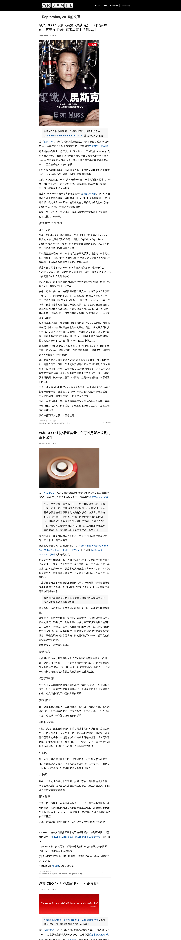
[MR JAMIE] (57, 5)
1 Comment (106, 422)
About (104, 5)
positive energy (77, 874)
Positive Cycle (67, 874)
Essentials (114, 5)
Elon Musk (46, 423)
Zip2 (68, 423)
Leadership (47, 874)
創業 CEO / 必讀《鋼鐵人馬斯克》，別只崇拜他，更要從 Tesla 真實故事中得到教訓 (73, 27)
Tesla (64, 423)
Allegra (55, 865)
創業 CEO (49, 141)
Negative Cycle (56, 874)
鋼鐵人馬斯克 (89, 193)
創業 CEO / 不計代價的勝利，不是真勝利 (69, 883)
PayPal (53, 423)
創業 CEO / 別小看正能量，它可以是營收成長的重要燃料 (74, 435)
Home (97, 5)
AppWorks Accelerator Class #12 (64, 135)
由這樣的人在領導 (98, 145)
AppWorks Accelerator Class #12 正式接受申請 (76, 836)
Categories (99, 12)
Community (125, 5)
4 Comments (105, 873)
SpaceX (59, 423)
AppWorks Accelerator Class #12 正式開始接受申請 (71, 919)
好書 (55, 421)
